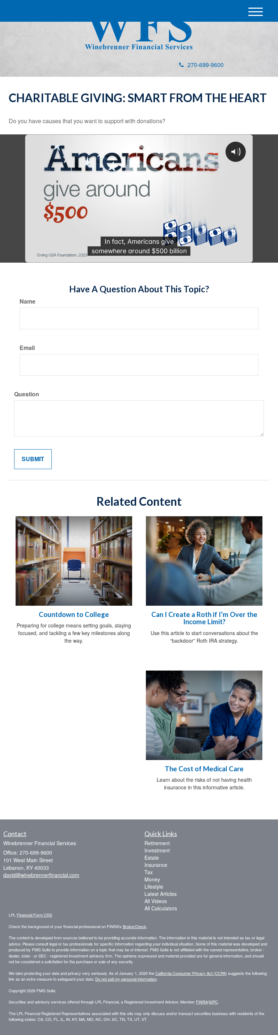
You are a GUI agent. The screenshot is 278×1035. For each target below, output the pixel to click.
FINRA (202, 1002)
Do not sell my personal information (126, 979)
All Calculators (160, 908)
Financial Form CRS (34, 915)
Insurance (155, 864)
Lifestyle (153, 886)
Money (152, 879)
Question (26, 394)
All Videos (155, 901)
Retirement (157, 843)
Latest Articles (160, 893)
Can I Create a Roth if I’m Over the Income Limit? (204, 618)
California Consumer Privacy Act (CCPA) (191, 973)
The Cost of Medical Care (204, 769)
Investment (157, 850)
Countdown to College (74, 614)
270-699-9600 (206, 64)
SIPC (213, 1002)
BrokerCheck (134, 926)
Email (27, 348)
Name (27, 301)
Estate (151, 857)
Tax (148, 872)
